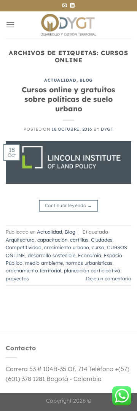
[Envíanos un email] (64, 5)
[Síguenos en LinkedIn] (72, 5)
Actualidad (60, 80)
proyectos (17, 278)
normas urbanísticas (88, 263)
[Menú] (10, 24)
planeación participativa (92, 270)
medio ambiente (44, 263)
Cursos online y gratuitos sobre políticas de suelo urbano (68, 99)
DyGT (107, 129)
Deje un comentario (108, 278)
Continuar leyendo (68, 205)
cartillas (79, 240)
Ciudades (101, 240)
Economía (89, 255)
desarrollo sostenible (51, 255)
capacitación (52, 240)
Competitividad (23, 247)
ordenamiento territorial (33, 270)
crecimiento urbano (66, 247)
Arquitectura (20, 240)
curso (98, 247)
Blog (86, 80)
